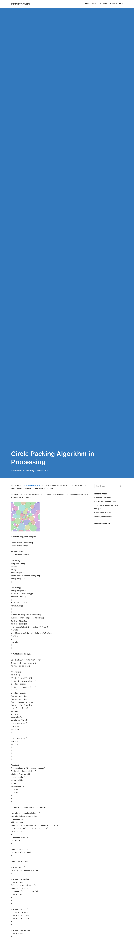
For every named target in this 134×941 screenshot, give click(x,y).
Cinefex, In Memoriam (103, 517)
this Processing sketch (33, 485)
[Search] (121, 486)
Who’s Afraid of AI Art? (103, 513)
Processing (30, 471)
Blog (94, 4)
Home (87, 4)
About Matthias (116, 4)
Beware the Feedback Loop (105, 502)
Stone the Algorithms (102, 498)
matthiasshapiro (18, 471)
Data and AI (103, 4)
